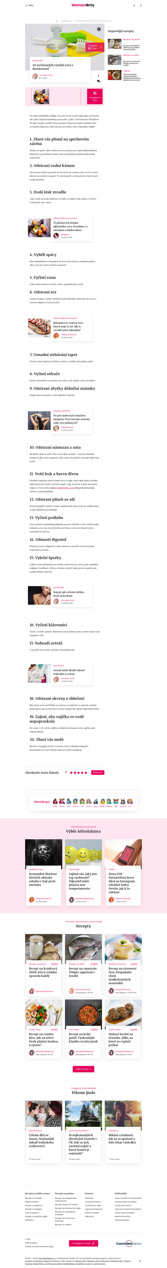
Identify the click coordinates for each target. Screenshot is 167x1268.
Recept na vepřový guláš (36, 1216)
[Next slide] (82, 96)
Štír (68, 806)
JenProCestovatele (53, 1264)
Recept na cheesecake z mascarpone (66, 1199)
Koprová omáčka (122, 1216)
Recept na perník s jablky (66, 1204)
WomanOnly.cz (57, 21)
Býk (116, 806)
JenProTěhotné (102, 1261)
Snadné (54, 964)
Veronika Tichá (45, 75)
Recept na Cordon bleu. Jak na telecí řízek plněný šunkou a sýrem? (43, 1039)
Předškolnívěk (116, 1261)
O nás (27, 1239)
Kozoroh (123, 806)
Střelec (102, 806)
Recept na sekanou (33, 1205)
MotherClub (80, 1261)
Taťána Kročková (43, 898)
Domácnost (66, 21)
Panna (88, 806)
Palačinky (89, 1198)
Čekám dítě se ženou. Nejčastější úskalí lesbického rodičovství (41, 1140)
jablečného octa (65, 487)
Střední (54, 1030)
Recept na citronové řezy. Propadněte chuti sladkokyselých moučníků (123, 976)
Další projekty (31, 1243)
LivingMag (79, 1264)
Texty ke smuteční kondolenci (128, 1209)
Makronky (89, 1216)
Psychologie (74, 869)
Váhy (55, 806)
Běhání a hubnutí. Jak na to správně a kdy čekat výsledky (122, 1138)
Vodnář (75, 806)
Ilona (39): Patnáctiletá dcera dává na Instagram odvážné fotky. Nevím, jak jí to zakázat (122, 883)
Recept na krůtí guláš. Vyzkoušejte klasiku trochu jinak (83, 1037)
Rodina (112, 869)
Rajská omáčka (32, 1201)
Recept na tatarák (33, 1198)
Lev (130, 806)
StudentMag (38, 1264)
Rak (82, 806)
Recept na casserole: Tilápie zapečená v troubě (131, 63)
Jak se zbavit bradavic (125, 1212)
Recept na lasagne (33, 1209)
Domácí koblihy (92, 1212)
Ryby (96, 806)
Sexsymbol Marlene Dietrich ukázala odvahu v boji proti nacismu (43, 879)
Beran (62, 806)
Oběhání (90, 1261)
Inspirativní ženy (36, 869)
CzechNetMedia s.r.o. (46, 1258)
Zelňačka (29, 1220)
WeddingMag (68, 1264)
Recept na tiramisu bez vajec (68, 1208)
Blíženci (109, 806)
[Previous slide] (29, 96)
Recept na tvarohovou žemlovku (65, 1219)
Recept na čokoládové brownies (65, 1213)
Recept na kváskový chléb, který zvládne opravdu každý (131, 47)
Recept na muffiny (63, 1224)
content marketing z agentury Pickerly (42, 1261)
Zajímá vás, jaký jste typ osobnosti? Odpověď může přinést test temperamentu (83, 881)
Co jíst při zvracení (123, 1205)
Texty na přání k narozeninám (128, 1198)
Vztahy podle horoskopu (126, 1201)
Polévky (126, 71)
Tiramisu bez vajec (93, 1205)
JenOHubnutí (99, 1264)
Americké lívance (93, 1201)
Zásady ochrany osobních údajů (39, 1246)
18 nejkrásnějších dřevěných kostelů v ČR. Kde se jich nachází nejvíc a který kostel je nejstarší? (83, 1144)
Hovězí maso (34, 1029)
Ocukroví (89, 1264)
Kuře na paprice (32, 1212)
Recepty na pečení (131, 39)
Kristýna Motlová (122, 989)
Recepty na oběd (131, 55)
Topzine (126, 1261)
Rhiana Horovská (83, 989)
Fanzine (28, 1264)
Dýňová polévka (122, 1220)
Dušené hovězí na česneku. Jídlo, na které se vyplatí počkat (121, 1039)
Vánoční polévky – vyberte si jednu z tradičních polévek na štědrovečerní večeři (132, 77)
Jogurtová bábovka (93, 1209)
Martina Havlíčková (44, 991)
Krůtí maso (74, 1029)
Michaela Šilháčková (85, 898)
